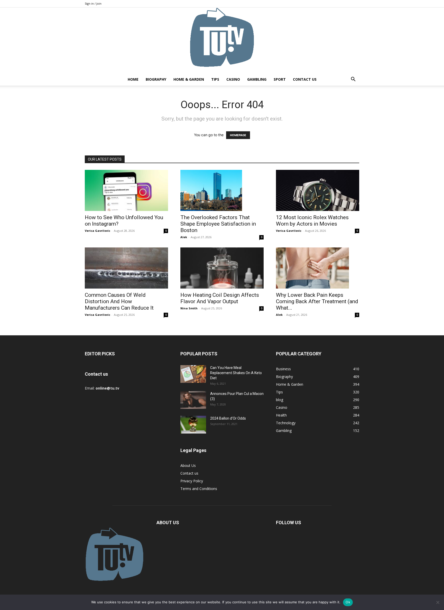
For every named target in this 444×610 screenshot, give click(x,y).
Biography (156, 79)
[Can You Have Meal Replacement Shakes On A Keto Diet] (193, 374)
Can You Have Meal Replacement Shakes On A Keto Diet (236, 373)
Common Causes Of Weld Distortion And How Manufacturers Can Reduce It (119, 301)
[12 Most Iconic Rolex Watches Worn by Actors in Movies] (317, 190)
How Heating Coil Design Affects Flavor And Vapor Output (219, 298)
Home (133, 79)
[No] (437, 602)
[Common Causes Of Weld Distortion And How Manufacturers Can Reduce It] (126, 268)
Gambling (256, 79)
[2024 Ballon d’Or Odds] (193, 424)
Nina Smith (189, 308)
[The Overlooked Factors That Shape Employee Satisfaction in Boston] (222, 190)
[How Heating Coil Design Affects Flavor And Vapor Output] (222, 268)
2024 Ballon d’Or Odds (228, 418)
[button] (353, 79)
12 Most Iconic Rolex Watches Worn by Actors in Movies (312, 220)
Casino (233, 79)
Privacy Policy (191, 480)
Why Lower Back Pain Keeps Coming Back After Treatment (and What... (317, 301)
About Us (188, 465)
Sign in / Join (93, 3)
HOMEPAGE (238, 135)
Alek (183, 237)
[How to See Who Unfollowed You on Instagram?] (126, 190)
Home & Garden (188, 79)
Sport (280, 79)
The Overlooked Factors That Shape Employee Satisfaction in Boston (218, 223)
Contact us (305, 79)
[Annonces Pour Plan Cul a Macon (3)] (193, 400)
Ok (348, 602)
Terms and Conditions (198, 488)
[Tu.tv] (222, 40)
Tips (215, 79)
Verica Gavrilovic (97, 231)
